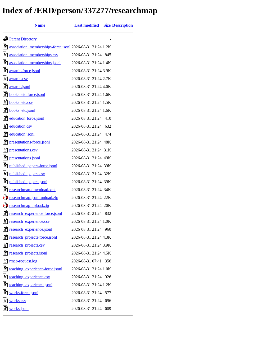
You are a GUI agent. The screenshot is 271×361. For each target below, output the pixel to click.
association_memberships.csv (33, 55)
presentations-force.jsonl (29, 142)
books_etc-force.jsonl (27, 94)
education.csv (20, 126)
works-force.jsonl (23, 292)
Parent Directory (23, 39)
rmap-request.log (23, 261)
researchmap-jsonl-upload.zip (33, 197)
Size (107, 25)
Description (122, 25)
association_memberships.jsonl (35, 63)
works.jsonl (19, 308)
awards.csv (18, 78)
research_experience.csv (29, 221)
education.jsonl (21, 134)
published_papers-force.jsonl (33, 166)
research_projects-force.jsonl (33, 237)
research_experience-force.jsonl (35, 213)
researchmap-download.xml (32, 189)
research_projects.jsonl (28, 253)
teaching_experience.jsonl (30, 285)
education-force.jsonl (26, 118)
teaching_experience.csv (29, 277)
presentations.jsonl (24, 158)
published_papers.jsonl (28, 181)
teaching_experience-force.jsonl (35, 269)
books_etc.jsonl (22, 110)
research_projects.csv (27, 245)
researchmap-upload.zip (29, 205)
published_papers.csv (27, 174)
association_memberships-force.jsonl (39, 47)
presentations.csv (23, 150)
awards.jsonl (19, 86)
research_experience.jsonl (30, 229)
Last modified (86, 25)
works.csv (17, 300)
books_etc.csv (21, 102)
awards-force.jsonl (24, 70)
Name (40, 25)
